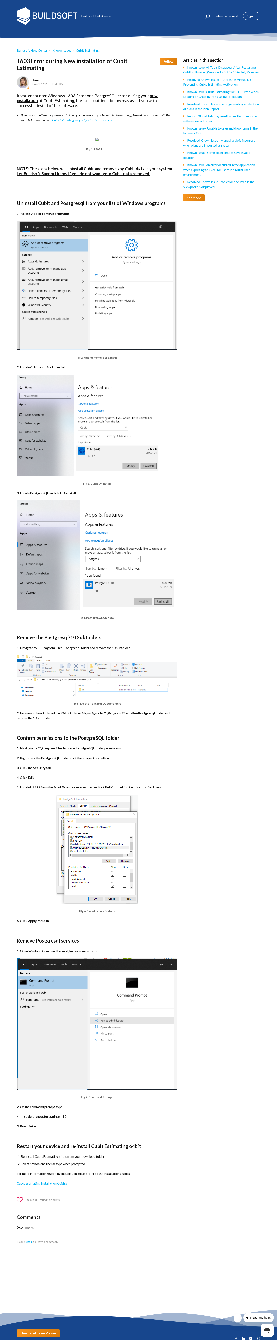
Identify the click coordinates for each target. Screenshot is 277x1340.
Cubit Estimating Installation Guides (42, 1183)
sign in (29, 1241)
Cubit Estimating (88, 50)
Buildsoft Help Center (32, 50)
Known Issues (61, 50)
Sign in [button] (251, 16)
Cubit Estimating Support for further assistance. (82, 120)
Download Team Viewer (38, 1333)
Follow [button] (168, 61)
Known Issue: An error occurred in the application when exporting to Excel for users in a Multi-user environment (219, 169)
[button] (206, 16)
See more (194, 198)
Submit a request (226, 16)
